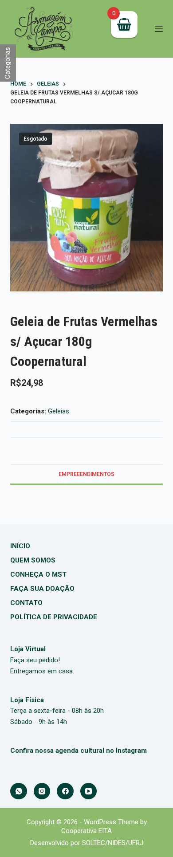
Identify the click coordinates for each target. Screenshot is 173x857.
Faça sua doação (42, 589)
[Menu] (159, 29)
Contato (26, 603)
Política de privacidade (53, 617)
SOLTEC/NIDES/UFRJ (112, 843)
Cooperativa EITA (86, 831)
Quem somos (32, 560)
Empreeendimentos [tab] (86, 474)
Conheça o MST (38, 574)
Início (20, 546)
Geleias (58, 411)
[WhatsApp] (18, 791)
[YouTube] (88, 791)
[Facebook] (65, 791)
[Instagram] (42, 791)
